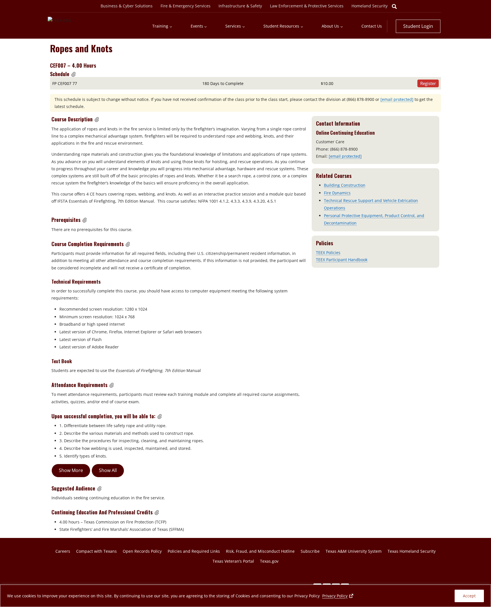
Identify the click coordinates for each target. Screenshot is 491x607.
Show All (108, 470)
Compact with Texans (96, 551)
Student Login (418, 26)
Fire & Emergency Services (186, 6)
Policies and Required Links (194, 551)
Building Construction (344, 185)
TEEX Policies (328, 252)
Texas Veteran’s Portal (233, 561)
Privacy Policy (338, 595)
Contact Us (371, 26)
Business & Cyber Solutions (127, 6)
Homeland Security (369, 6)
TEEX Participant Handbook (341, 259)
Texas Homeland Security (412, 551)
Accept (469, 595)
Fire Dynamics (337, 193)
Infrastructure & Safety (240, 6)
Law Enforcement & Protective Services (307, 6)
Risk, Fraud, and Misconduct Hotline (260, 551)
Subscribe (310, 551)
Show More (71, 470)
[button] (73, 74)
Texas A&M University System (354, 551)
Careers (62, 551)
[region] (245, 596)
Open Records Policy (142, 551)
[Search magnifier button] (394, 6)
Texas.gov (269, 561)
